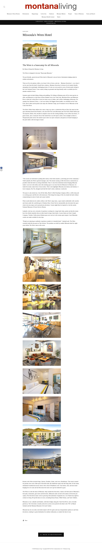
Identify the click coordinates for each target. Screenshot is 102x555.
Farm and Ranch (90, 13)
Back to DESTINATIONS (52, 534)
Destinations (26, 13)
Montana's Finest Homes (13, 13)
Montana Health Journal (48, 17)
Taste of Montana (79, 13)
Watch (58, 17)
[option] (51, 22)
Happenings (35, 13)
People (70, 13)
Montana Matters (61, 13)
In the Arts (43, 13)
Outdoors (51, 13)
